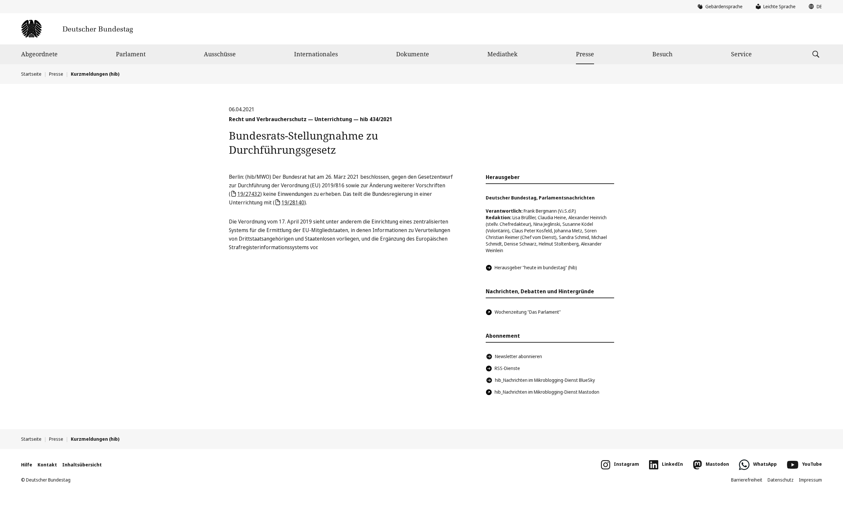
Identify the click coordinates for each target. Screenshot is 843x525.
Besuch (662, 54)
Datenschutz (781, 480)
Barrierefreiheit (746, 480)
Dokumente (412, 54)
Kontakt (47, 464)
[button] (813, 6)
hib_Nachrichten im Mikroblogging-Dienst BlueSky (545, 380)
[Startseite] (77, 29)
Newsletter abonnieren (518, 356)
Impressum (810, 480)
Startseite (31, 74)
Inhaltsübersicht (82, 464)
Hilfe (26, 464)
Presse (585, 54)
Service (741, 54)
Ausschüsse (220, 54)
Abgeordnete (39, 54)
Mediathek (502, 54)
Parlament (131, 54)
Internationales (316, 54)
